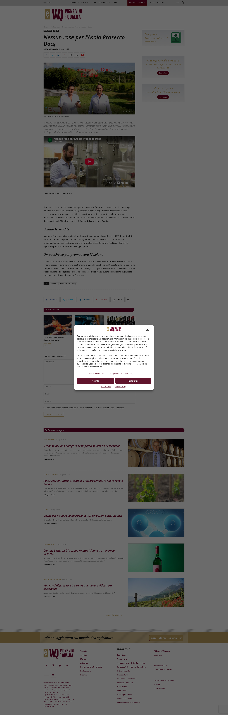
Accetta (95, 380)
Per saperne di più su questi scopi (121, 373)
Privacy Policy (120, 387)
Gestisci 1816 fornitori (96, 373)
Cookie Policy (106, 387)
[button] (147, 329)
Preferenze (133, 380)
